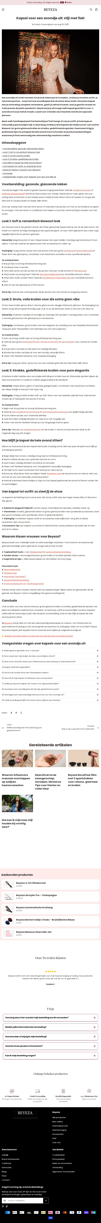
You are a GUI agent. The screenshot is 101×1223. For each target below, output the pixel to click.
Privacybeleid (58, 1159)
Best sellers (57, 1121)
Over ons (56, 1142)
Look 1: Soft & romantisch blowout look (21, 152)
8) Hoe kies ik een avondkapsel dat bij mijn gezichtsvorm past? (30, 689)
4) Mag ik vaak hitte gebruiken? (16, 667)
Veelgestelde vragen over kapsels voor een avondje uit (29, 176)
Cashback (6, 1163)
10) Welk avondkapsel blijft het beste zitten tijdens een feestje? (31, 700)
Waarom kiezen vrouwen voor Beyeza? (22, 169)
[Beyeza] (50, 9)
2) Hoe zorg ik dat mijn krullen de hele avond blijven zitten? (28, 656)
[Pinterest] (16, 713)
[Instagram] (3, 1206)
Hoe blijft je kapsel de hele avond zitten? (22, 162)
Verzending (57, 1167)
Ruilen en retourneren (62, 1163)
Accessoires (57, 1134)
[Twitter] (21, 713)
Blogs (4, 1171)
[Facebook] (11, 713)
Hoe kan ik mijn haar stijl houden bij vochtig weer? (17, 823)
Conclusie (7, 173)
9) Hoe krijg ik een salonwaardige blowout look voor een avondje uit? (33, 694)
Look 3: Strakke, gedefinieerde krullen (21, 159)
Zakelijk (5, 1155)
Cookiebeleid (58, 1155)
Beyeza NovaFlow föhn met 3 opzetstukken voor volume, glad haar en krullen (83, 780)
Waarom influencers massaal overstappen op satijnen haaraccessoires (16, 780)
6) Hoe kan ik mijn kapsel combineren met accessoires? (27, 678)
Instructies (6, 1167)
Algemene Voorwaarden (63, 1171)
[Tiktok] (7, 1206)
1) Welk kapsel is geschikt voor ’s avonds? (20, 650)
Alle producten (59, 1117)
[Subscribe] (46, 1200)
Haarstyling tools (60, 1125)
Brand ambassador (10, 1159)
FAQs (4, 1175)
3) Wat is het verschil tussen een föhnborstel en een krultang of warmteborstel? (39, 661)
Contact (6, 1180)
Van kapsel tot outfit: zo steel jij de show (22, 166)
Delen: (4, 712)
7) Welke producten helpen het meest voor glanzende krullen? (30, 683)
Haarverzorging (59, 1130)
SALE (54, 1138)
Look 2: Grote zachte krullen (16, 155)
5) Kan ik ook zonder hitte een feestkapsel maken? (25, 672)
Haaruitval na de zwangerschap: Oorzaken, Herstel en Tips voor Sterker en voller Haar (48, 781)
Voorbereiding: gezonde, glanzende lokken (23, 148)
